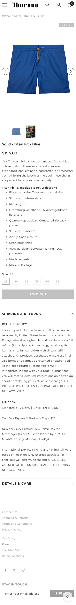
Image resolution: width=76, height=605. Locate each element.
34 (47, 281)
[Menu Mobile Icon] (4, 5)
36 (57, 281)
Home (6, 15)
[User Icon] (59, 5)
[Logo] (25, 4)
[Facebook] (5, 570)
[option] (38, 71)
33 (36, 281)
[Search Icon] (47, 5)
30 (16, 281)
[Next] (70, 71)
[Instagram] (14, 570)
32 (26, 281)
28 (5, 281)
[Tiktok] (23, 570)
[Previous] (5, 71)
